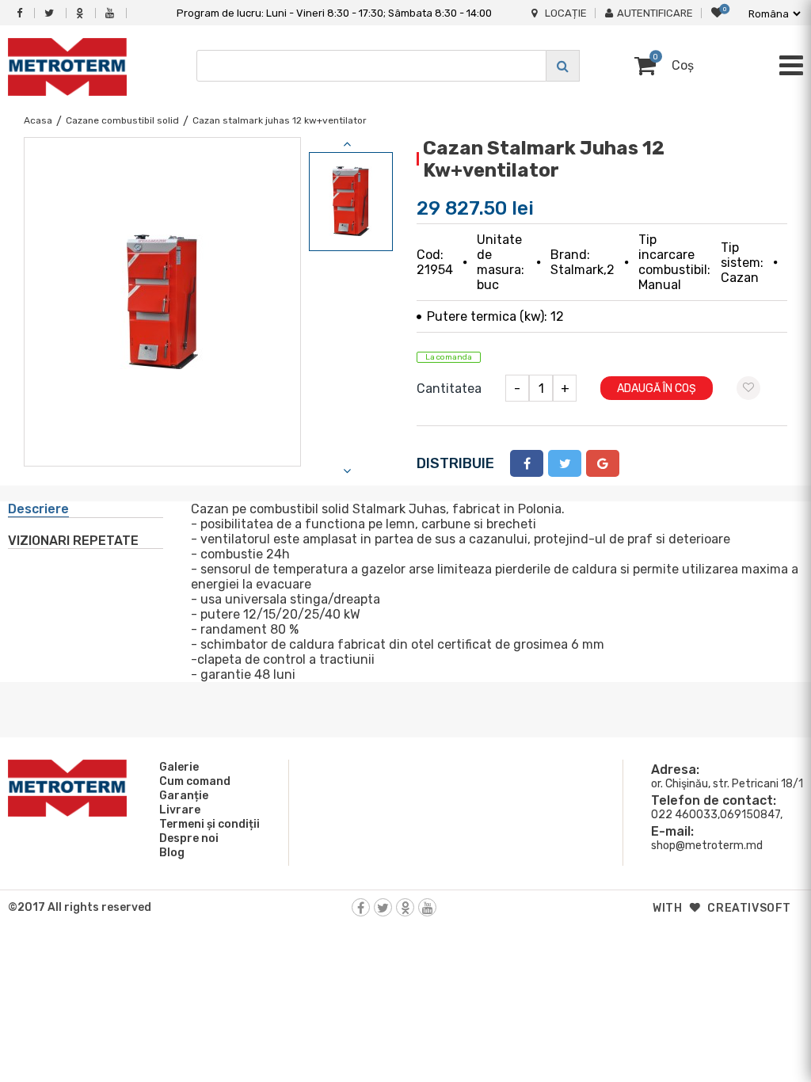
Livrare (179, 810)
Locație (566, 13)
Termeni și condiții (209, 824)
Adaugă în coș (656, 388)
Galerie (179, 767)
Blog (172, 852)
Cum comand (194, 781)
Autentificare (655, 13)
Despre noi (189, 838)
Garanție (183, 795)
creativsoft (749, 908)
